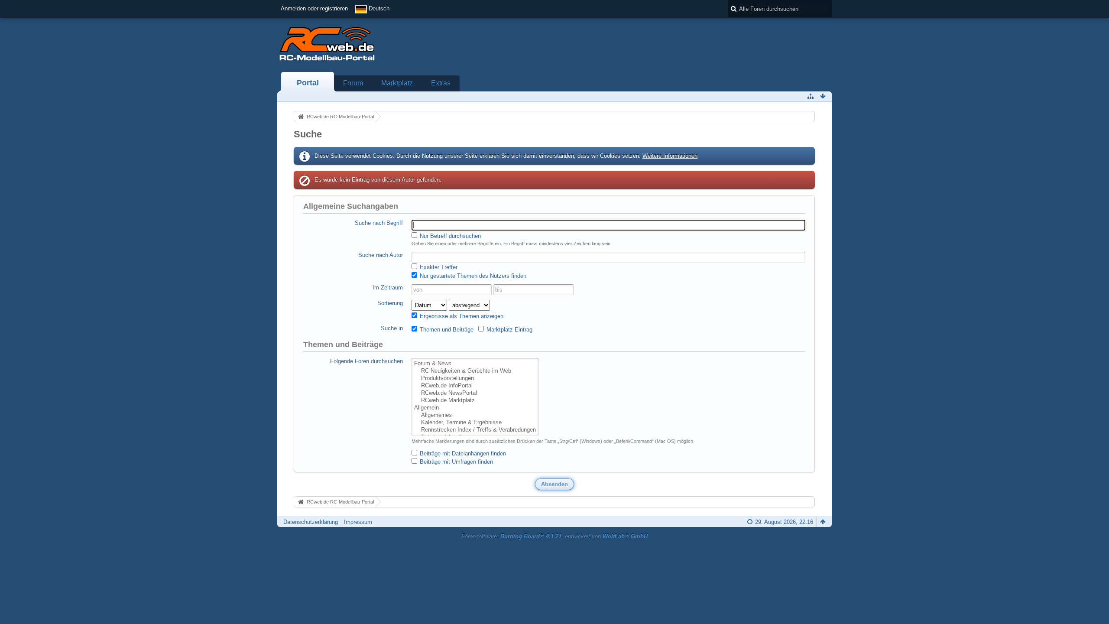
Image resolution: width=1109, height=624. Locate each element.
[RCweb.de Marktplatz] (475, 400)
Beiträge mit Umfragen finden (455, 461)
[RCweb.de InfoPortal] (475, 386)
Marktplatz (397, 83)
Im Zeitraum (388, 287)
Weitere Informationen (669, 156)
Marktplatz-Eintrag (508, 329)
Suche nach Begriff (379, 223)
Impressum (358, 522)
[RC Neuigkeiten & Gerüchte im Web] (475, 371)
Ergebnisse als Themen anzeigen (460, 316)
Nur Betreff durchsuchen (449, 236)
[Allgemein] (475, 408)
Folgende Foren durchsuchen (366, 361)
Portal (308, 82)
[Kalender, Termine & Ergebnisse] (475, 422)
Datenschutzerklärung (310, 522)
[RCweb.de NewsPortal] (475, 393)
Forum (353, 83)
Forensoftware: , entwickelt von (554, 536)
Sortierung (390, 303)
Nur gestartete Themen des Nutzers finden (472, 276)
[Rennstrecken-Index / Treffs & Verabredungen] (475, 430)
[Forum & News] (475, 363)
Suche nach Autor (380, 255)
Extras (441, 83)
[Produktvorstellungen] (475, 378)
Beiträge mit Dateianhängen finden (462, 453)
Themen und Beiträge (445, 329)
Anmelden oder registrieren (314, 8)
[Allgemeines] (475, 415)
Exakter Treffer (437, 267)
